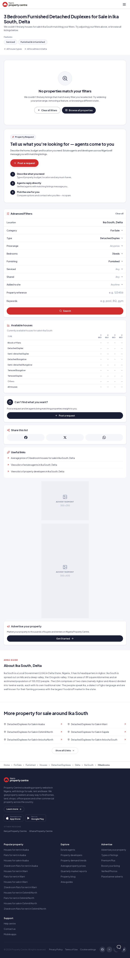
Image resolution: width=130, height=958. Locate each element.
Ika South (89, 765)
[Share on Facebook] (26, 437)
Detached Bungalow (17, 359)
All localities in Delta (37, 49)
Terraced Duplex (15, 376)
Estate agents (68, 849)
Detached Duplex (15, 348)
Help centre (10, 923)
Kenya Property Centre (15, 831)
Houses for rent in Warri (16, 871)
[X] (109, 949)
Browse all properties (81, 110)
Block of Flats (14, 343)
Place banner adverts (112, 876)
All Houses (12, 387)
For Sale (18, 765)
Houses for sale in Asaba (16, 860)
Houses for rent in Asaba (16, 849)
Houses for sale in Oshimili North (20, 903)
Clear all (119, 213)
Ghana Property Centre (40, 831)
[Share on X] (65, 437)
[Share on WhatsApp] (104, 437)
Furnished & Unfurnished (33, 42)
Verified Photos (109, 871)
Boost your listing (110, 865)
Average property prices (73, 865)
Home (7, 765)
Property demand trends (73, 860)
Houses (43, 765)
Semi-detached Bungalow (20, 365)
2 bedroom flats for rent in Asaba (21, 865)
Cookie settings (88, 949)
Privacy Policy (56, 949)
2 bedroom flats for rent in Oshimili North (25, 908)
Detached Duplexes (61, 765)
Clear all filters (49, 110)
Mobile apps (10, 934)
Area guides (67, 881)
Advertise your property (113, 849)
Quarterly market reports (74, 871)
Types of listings (109, 855)
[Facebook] (102, 949)
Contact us (10, 928)
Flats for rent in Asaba (15, 855)
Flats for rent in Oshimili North (19, 897)
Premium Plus (108, 860)
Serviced (10, 42)
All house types (14, 49)
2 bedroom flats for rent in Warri (20, 887)
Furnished (31, 765)
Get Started (63, 638)
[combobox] (72, 222)
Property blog (68, 876)
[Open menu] (124, 4)
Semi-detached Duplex (18, 354)
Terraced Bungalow (17, 370)
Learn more (12, 809)
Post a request (26, 162)
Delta (77, 765)
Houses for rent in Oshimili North (20, 892)
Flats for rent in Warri (14, 876)
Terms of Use (71, 949)
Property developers (71, 855)
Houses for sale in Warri (16, 881)
